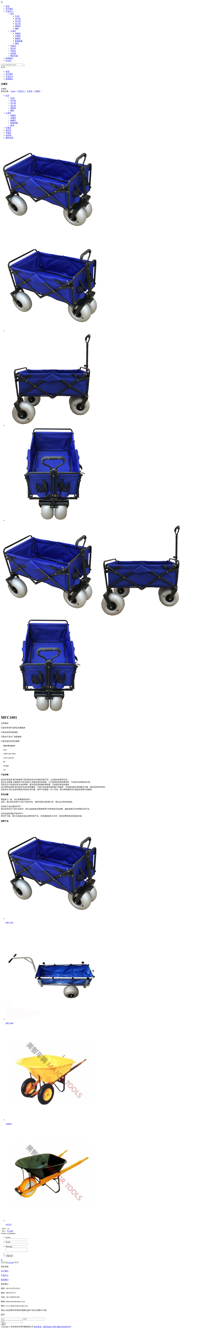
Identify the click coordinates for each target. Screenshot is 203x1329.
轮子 (7, 96)
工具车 (30, 91)
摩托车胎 (9, 138)
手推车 (8, 128)
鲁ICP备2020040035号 (62, 1327)
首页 (7, 6)
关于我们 (4, 1271)
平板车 (8, 133)
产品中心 (21, 91)
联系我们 (4, 1280)
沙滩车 (37, 91)
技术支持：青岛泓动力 (43, 1327)
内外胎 (8, 135)
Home (13, 91)
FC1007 (10, 1231)
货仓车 (8, 130)
